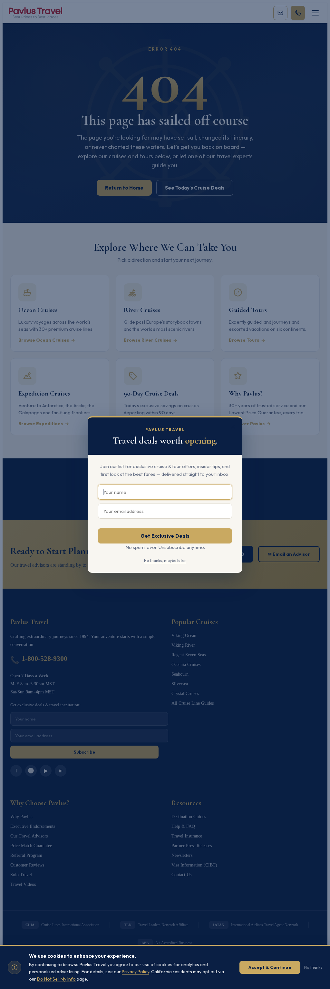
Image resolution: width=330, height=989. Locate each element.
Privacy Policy (135, 971)
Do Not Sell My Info (56, 979)
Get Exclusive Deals (165, 536)
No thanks (313, 967)
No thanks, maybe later (165, 560)
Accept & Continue (269, 967)
